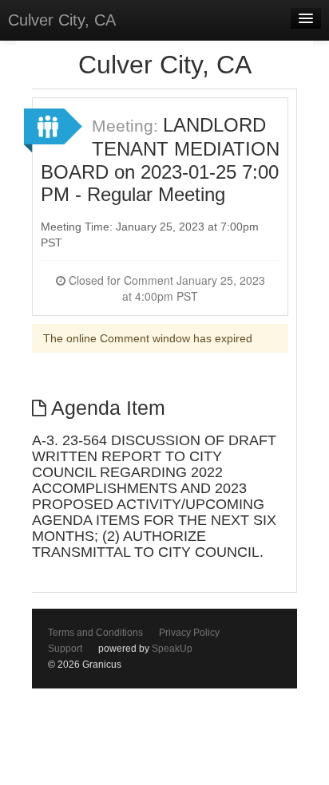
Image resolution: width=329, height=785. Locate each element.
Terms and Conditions (95, 632)
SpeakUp (172, 648)
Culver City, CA (62, 20)
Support (65, 648)
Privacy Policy (189, 632)
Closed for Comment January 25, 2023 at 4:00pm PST (165, 288)
